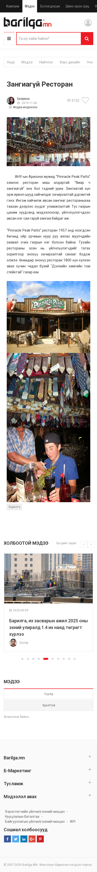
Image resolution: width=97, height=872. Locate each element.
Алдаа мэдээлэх (25, 107)
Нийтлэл (46, 62)
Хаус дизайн (70, 62)
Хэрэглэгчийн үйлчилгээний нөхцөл (35, 812)
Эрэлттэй (48, 705)
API (72, 822)
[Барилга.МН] (27, 23)
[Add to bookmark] (86, 100)
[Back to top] (84, 843)
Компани (12, 6)
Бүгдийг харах (66, 543)
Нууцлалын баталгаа (22, 817)
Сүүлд (48, 694)
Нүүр (11, 62)
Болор (24, 642)
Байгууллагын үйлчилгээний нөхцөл (35, 822)
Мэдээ (30, 6)
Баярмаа (23, 98)
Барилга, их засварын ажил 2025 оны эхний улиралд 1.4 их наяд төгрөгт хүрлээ (48, 627)
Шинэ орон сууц (77, 6)
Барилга (14, 507)
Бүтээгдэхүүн (50, 6)
